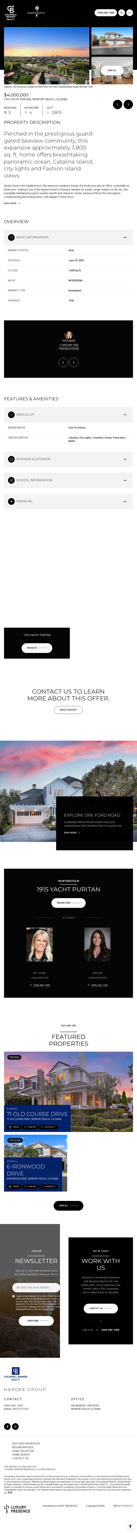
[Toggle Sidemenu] (129, 12)
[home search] (121, 12)
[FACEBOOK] (7, 1426)
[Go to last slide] (63, 362)
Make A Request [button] (68, 710)
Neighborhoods (22, 1447)
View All (112, 70)
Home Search (21, 1454)
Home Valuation (23, 1451)
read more (70, 833)
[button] (101, 1308)
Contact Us (20, 1458)
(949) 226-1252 (99, 985)
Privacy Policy (49, 1309)
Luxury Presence (66, 1506)
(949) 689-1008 (105, 12)
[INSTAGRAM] (15, 1426)
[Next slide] (73, 362)
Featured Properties (26, 1443)
